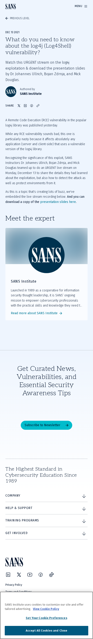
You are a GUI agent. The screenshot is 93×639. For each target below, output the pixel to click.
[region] (46, 615)
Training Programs (22, 520)
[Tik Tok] (51, 574)
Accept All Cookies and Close (46, 630)
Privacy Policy (13, 584)
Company (12, 495)
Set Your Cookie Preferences (46, 618)
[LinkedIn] (8, 574)
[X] (19, 574)
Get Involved (16, 533)
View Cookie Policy (46, 609)
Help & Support (18, 508)
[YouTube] (30, 574)
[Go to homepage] (10, 6)
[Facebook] (40, 574)
